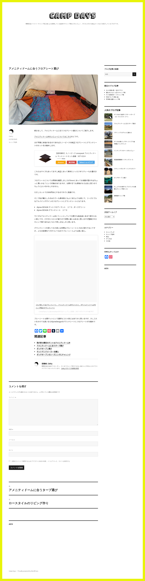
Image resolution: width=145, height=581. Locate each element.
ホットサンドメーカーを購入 (48, 351)
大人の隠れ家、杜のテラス (114, 90)
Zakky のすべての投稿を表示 (70, 368)
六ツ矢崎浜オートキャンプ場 (115, 95)
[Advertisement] (72, 49)
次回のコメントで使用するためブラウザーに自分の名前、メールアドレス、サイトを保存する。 (41, 461)
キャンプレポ (110, 232)
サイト (11, 450)
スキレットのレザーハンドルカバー (125, 169)
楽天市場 (72, 162)
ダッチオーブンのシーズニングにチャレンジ (53, 354)
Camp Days (72, 15)
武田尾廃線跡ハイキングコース (123, 160)
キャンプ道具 (13, 142)
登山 (107, 237)
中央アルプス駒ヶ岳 (112, 97)
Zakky (11, 136)
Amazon (61, 162)
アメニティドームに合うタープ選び (50, 345)
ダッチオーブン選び (44, 348)
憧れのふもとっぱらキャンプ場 (115, 92)
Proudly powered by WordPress (28, 571)
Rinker (63, 158)
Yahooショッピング (86, 162)
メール (12, 440)
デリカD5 (109, 239)
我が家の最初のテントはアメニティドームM (53, 342)
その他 (108, 241)
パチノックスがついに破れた (123, 133)
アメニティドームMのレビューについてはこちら (52, 136)
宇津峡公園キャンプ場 (113, 99)
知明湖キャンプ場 (119, 196)
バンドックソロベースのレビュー (124, 151)
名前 (11, 429)
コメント (12, 397)
